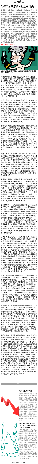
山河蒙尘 (19, 1)
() (11, 72)
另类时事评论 (15, 462)
